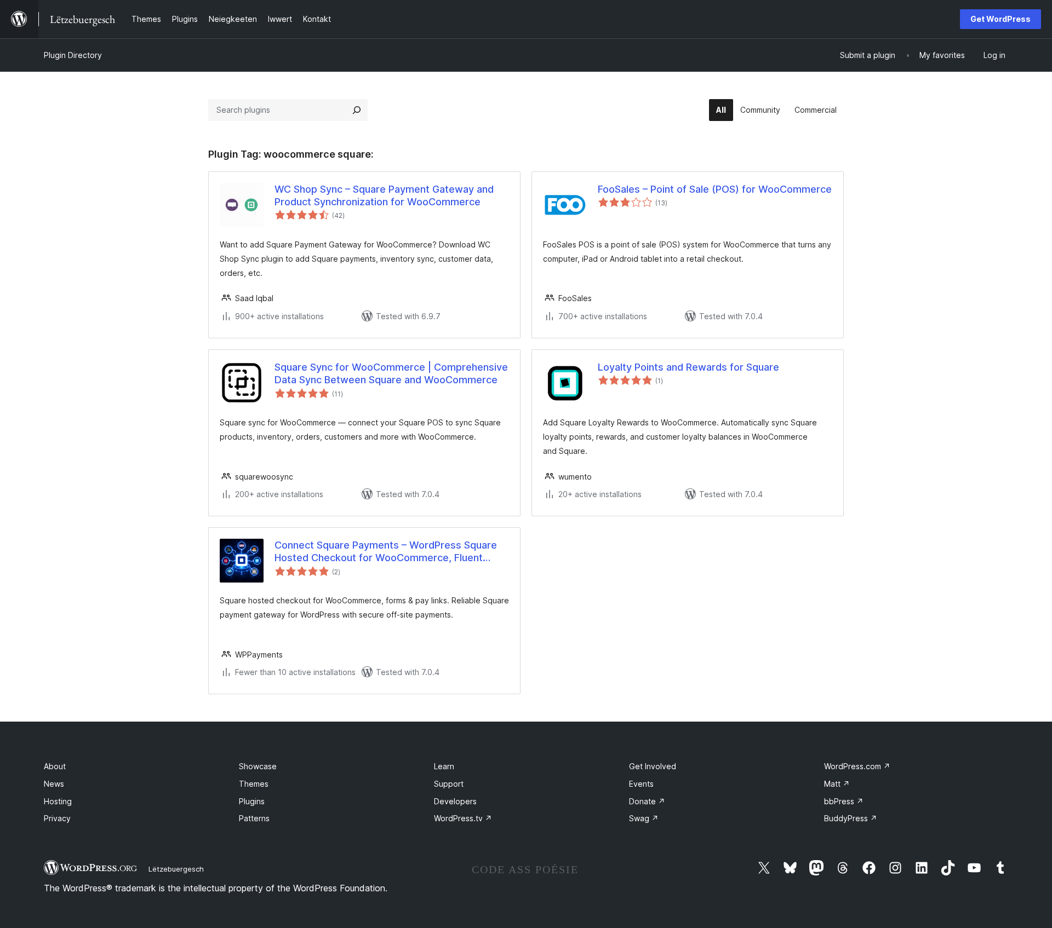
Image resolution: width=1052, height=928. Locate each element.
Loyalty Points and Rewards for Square (688, 367)
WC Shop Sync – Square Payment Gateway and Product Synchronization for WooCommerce (384, 195)
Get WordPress (1000, 19)
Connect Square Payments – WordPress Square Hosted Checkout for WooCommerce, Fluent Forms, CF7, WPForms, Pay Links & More (386, 551)
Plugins (252, 801)
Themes (253, 783)
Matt (837, 783)
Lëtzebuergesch (176, 868)
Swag (644, 818)
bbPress (844, 801)
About (55, 766)
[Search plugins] (357, 110)
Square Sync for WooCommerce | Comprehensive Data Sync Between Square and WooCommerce (391, 373)
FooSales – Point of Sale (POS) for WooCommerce (715, 189)
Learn (444, 766)
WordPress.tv (463, 818)
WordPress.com (857, 766)
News (54, 783)
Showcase (258, 766)
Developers (455, 801)
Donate (647, 801)
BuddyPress (850, 818)
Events (641, 783)
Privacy (57, 818)
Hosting (58, 801)
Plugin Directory (73, 55)
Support (449, 783)
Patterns (254, 818)
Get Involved (652, 766)
